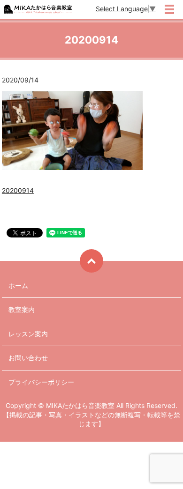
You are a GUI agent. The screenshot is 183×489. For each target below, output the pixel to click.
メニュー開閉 (169, 9)
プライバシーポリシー (41, 382)
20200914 (18, 190)
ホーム (18, 285)
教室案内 (21, 309)
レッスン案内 (28, 334)
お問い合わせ (28, 358)
